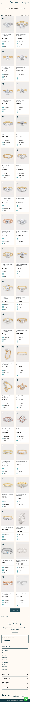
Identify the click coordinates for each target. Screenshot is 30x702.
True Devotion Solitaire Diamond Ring (7, 331)
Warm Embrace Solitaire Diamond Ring (21, 265)
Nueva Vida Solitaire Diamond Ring (6, 101)
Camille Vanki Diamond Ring (21, 396)
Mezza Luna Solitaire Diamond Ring (6, 35)
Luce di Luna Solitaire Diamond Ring (21, 35)
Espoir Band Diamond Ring (7, 494)
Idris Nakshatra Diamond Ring (21, 594)
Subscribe (6, 641)
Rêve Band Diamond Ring (21, 461)
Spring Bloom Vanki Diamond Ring (6, 396)
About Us (5, 674)
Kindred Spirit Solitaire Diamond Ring (7, 265)
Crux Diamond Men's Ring (7, 560)
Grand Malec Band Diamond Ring (6, 462)
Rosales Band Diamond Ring (21, 364)
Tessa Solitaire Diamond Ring (21, 331)
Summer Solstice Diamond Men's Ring (22, 561)
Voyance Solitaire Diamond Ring (6, 68)
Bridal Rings (5, 650)
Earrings (4, 655)
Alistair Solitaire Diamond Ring (21, 133)
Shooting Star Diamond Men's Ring (21, 528)
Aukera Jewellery (19, 700)
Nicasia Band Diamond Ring (7, 133)
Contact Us (6, 678)
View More (15, 610)
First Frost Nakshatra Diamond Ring (20, 429)
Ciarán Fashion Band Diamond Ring (6, 594)
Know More (4, 616)
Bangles (4, 664)
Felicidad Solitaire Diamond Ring (20, 166)
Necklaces (4, 660)
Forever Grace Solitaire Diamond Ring (21, 298)
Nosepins (4, 669)
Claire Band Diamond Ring (7, 527)
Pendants (4, 666)
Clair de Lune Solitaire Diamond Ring (6, 199)
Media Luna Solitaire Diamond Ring (20, 101)
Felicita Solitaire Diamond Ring (21, 68)
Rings (3, 653)
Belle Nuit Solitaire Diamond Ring (6, 232)
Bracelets (4, 657)
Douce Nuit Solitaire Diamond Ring (20, 199)
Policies (5, 687)
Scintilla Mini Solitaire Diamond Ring (21, 495)
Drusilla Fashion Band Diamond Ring (6, 429)
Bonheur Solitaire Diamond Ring (22, 232)
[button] (22, 3)
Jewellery (6, 647)
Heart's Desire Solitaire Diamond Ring (7, 364)
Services (5, 683)
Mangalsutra (5, 662)
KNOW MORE (15, 632)
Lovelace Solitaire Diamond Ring (6, 298)
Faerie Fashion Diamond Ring (7, 166)
